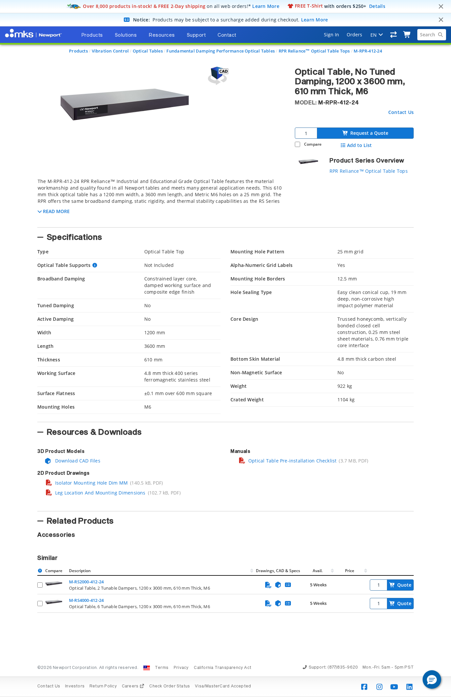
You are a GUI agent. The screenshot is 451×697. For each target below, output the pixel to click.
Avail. (318, 570)
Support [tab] (196, 35)
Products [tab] (92, 35)
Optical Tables (148, 51)
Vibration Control (110, 51)
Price (349, 570)
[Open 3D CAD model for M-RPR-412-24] (217, 76)
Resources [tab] (162, 35)
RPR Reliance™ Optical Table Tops (314, 51)
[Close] (440, 7)
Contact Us (401, 112)
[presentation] (225, 348)
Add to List (359, 145)
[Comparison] (394, 35)
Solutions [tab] (126, 35)
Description (80, 570)
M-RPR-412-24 (368, 51)
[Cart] (407, 35)
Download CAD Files (77, 461)
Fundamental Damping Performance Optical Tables (220, 51)
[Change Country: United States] (146, 668)
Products (78, 51)
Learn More (265, 6)
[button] (432, 679)
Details (377, 6)
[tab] (161, 201)
